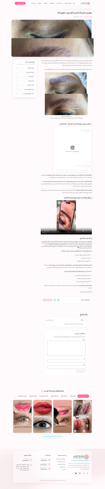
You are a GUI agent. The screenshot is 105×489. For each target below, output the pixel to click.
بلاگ (80, 9)
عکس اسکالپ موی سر (44, 396)
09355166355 (44, 461)
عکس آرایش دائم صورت (83, 396)
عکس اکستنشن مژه (33, 396)
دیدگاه (83, 339)
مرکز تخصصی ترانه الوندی (86, 9)
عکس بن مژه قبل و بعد (22, 396)
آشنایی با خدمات (68, 3)
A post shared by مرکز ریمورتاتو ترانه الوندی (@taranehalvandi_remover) (72, 170)
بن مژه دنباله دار (73, 396)
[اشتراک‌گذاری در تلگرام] (58, 300)
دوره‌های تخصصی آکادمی (60, 459)
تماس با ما (33, 3)
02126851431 (26, 461)
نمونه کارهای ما (62, 467)
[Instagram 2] (83, 473)
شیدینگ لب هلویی (54, 396)
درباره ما (40, 3)
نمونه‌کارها (52, 3)
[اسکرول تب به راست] (90, 396)
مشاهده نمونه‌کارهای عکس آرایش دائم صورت (52, 436)
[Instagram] (87, 473)
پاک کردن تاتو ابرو (58, 69)
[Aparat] (79, 473)
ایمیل (84, 364)
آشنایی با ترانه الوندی (61, 464)
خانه (74, 3)
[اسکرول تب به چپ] (14, 396)
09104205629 (44, 469)
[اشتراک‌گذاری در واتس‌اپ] (54, 300)
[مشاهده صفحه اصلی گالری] (42, 391)
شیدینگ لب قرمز (64, 396)
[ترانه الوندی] (85, 3)
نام (84, 358)
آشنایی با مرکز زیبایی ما (61, 462)
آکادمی (45, 3)
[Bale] (76, 473)
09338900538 (43, 465)
